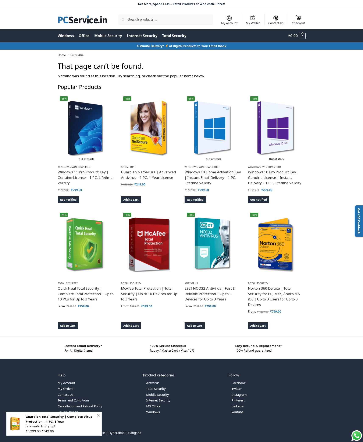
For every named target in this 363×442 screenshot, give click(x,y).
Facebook (239, 383)
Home (62, 55)
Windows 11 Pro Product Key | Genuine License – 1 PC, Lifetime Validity (85, 177)
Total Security (68, 283)
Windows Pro (81, 166)
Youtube (237, 412)
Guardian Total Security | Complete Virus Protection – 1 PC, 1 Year (59, 419)
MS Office (153, 406)
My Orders (65, 388)
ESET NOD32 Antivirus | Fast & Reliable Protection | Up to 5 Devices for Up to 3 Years (210, 294)
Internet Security (158, 400)
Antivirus (127, 166)
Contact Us (276, 23)
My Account (229, 23)
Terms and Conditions (73, 400)
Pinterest (238, 400)
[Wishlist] (108, 100)
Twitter (237, 388)
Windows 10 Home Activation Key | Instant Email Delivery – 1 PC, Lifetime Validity (213, 177)
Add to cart (131, 200)
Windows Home (209, 166)
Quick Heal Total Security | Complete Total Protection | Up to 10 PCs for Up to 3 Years (86, 294)
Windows (64, 166)
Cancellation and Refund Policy (80, 406)
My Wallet (253, 23)
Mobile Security (157, 394)
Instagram (239, 394)
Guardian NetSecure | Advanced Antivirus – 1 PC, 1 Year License (148, 175)
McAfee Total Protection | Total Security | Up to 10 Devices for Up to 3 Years (149, 294)
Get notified (68, 200)
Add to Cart (67, 326)
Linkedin (238, 406)
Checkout (298, 23)
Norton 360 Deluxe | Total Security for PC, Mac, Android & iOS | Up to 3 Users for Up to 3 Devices (274, 296)
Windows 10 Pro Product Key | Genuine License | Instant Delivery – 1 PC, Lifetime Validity (274, 177)
